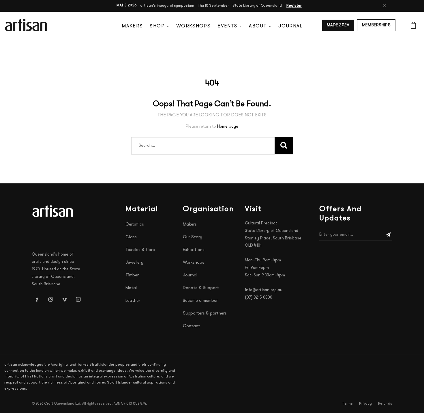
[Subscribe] (388, 234)
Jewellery (134, 263)
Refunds (385, 403)
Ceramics (134, 224)
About (258, 26)
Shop (157, 26)
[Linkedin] (78, 299)
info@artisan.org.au (263, 290)
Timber (132, 275)
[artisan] (53, 211)
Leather (132, 301)
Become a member (200, 301)
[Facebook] (37, 299)
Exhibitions (194, 250)
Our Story (192, 237)
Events (227, 26)
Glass (131, 237)
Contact (191, 326)
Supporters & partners (205, 313)
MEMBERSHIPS (376, 25)
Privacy (365, 403)
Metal (131, 288)
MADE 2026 (338, 25)
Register (294, 6)
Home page (227, 126)
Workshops (193, 26)
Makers (132, 26)
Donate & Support (201, 288)
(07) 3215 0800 (258, 297)
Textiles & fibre (140, 250)
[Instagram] (50, 299)
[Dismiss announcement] (384, 6)
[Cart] (413, 25)
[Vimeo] (64, 299)
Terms (347, 403)
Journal (290, 26)
